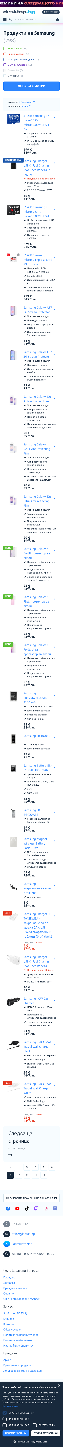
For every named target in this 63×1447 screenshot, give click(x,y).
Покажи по (12, 102)
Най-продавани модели (23, 59)
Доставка (9, 1282)
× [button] (59, 1385)
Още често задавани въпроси (21, 1299)
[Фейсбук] (8, 1208)
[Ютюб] (17, 1208)
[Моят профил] (57, 20)
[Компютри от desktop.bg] (19, 12)
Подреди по (13, 106)
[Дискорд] (55, 1208)
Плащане (9, 1277)
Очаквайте (15, 70)
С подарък (15, 75)
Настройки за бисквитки (18, 1345)
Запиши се (55, 1198)
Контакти (8, 1324)
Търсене (11, 18)
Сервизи (8, 1293)
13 (44, 1175)
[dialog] (31, 1414)
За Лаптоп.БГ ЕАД (15, 1313)
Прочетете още (10, 1405)
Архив (7, 1360)
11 (27, 1175)
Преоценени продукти (17, 1365)
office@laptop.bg (23, 1234)
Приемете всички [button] (16, 1433)
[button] (31, 1441)
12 (35, 1175)
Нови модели (17, 48)
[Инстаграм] (46, 1208)
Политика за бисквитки (17, 1340)
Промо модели (18, 54)
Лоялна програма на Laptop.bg (22, 1370)
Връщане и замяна (15, 1288)
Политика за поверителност (20, 1335)
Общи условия (12, 1329)
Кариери (8, 1318)
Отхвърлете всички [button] (46, 1433)
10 (18, 1175)
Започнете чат (22, 1244)
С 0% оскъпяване (20, 64)
